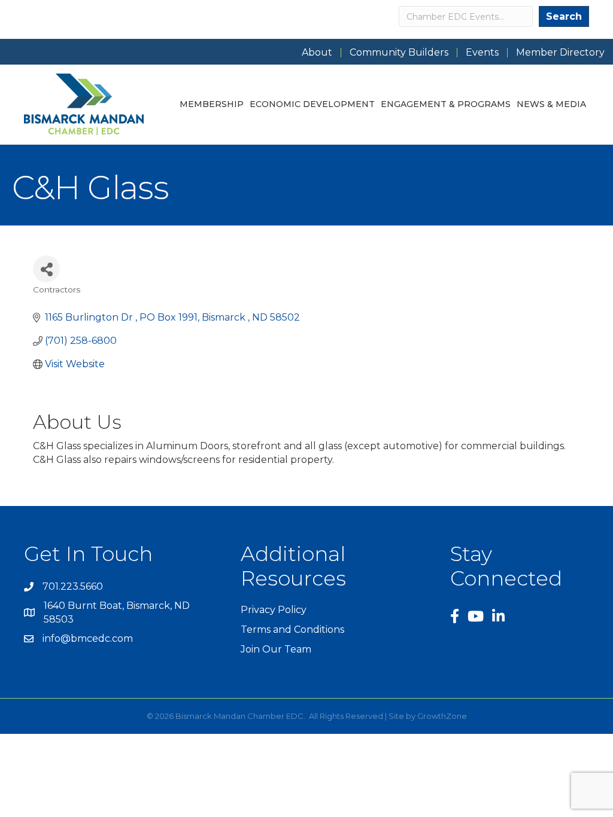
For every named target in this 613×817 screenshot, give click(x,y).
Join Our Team (276, 649)
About (317, 52)
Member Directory (560, 52)
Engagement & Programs (446, 104)
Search (564, 16)
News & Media (551, 104)
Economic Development (312, 104)
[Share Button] (46, 268)
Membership (212, 104)
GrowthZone (442, 716)
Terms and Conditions (292, 629)
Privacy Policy (273, 609)
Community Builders (399, 52)
